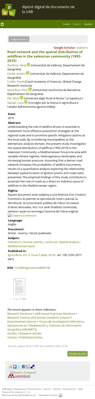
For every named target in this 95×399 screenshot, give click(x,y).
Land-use (51, 242)
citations (82, 48)
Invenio (19, 391)
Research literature (19, 313)
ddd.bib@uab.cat (27, 395)
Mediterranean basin (21, 246)
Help (80, 388)
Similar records (77, 353)
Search (47, 388)
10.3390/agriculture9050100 (32, 268)
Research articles (31, 333)
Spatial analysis (69, 242)
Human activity (33, 242)
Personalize (69, 388)
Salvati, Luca (15, 103)
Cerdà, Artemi (16, 74)
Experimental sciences (21, 321)
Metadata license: (49, 395)
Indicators (14, 242)
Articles (12, 333)
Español (88, 24)
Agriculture (14, 255)
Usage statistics (19, 39)
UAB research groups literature (55, 313)
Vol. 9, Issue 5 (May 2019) (39, 255)
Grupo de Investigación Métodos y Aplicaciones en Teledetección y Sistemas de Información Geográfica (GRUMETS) (45, 325)
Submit (57, 388)
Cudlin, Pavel (15, 82)
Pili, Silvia (13, 98)
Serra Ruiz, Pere (17, 90)
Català (66, 24)
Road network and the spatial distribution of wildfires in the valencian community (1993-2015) (44, 56)
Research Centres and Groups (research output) (38, 317)
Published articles (31, 337)
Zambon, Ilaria (16, 65)
